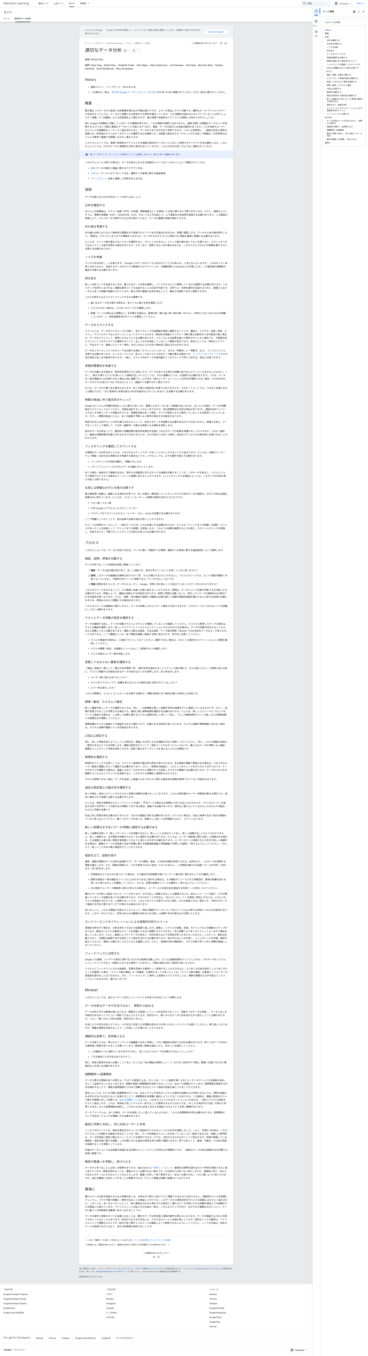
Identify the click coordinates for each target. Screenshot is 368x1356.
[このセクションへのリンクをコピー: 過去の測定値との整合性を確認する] (134, 788)
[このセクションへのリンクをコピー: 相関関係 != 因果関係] (114, 1074)
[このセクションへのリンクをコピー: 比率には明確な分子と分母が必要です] (137, 488)
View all (212, 1326)
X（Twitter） (112, 1313)
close (363, 11)
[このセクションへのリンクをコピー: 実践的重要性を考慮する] (119, 366)
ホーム (6, 18)
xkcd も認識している (130, 1100)
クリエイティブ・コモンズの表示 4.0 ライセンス (140, 1269)
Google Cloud (215, 1317)
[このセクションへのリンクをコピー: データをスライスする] (116, 325)
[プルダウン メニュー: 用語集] (89, 3)
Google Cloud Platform (85, 1338)
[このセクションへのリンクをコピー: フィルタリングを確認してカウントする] (139, 446)
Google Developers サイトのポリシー (111, 1271)
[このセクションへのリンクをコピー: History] (99, 80)
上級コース (59, 3)
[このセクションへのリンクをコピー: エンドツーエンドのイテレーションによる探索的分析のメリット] (171, 922)
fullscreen (359, 11)
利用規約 (7, 1350)
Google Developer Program (15, 1294)
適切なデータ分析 (23, 18)
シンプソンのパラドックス (207, 354)
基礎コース (43, 3)
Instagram (111, 1303)
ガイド (72, 3)
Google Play (214, 1322)
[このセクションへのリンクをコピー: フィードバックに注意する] (122, 953)
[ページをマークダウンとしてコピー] (134, 50)
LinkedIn (110, 1308)
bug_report (354, 11)
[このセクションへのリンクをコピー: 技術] (95, 190)
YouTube (110, 1317)
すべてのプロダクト (125, 1338)
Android (213, 1294)
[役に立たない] (225, 43)
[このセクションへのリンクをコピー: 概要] (95, 103)
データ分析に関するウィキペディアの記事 (152, 1240)
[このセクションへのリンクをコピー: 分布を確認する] (108, 205)
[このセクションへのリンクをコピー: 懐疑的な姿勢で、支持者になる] (128, 1036)
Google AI (106, 1338)
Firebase (213, 1303)
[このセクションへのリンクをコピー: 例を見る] (99, 278)
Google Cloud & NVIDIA (13, 1313)
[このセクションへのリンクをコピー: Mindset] (100, 990)
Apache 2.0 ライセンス (207, 1269)
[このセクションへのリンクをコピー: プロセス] (102, 543)
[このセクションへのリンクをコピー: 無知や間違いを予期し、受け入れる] (134, 1162)
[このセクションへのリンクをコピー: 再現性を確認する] (111, 757)
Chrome (213, 1299)
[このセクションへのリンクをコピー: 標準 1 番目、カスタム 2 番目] (125, 702)
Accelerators (9, 1308)
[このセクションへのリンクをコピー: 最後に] (98, 1189)
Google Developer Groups (14, 1299)
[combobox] (316, 3)
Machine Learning (16, 3)
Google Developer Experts (15, 1303)
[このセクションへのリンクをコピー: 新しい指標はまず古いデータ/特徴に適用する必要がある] (160, 827)
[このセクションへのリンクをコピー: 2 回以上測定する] (110, 736)
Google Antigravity (217, 1313)
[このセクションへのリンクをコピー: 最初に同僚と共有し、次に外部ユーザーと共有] (148, 1124)
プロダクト (99, 43)
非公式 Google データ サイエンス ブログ (132, 92)
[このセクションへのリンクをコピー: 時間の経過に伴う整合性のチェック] (134, 400)
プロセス (95, 173)
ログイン (360, 3)
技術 (93, 168)
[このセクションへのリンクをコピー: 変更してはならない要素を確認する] (134, 662)
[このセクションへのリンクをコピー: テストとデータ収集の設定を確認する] (137, 618)
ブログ (109, 1294)
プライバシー (20, 1350)
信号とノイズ (161, 1167)
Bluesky (109, 1299)
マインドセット (99, 178)
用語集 (83, 3)
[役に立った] (221, 43)
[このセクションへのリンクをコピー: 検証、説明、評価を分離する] (125, 559)
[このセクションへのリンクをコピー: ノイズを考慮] (105, 257)
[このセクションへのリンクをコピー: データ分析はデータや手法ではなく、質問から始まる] (157, 1006)
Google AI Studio (216, 1308)
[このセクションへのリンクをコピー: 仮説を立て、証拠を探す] (119, 855)
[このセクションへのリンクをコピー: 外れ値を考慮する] (111, 227)
